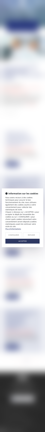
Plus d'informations (13, 229)
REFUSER (31, 235)
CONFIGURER (13, 235)
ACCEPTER (22, 241)
